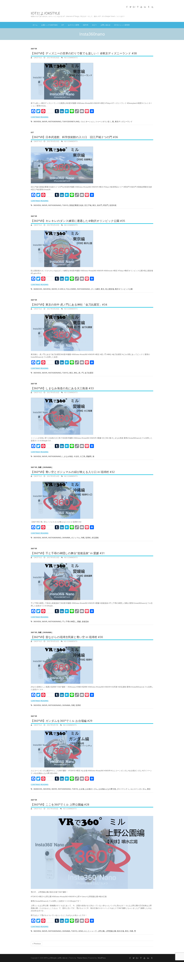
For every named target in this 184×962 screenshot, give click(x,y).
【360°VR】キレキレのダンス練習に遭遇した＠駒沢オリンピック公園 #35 (78, 221)
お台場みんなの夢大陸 (107, 789)
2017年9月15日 (52, 392)
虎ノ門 (81, 373)
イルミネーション (87, 122)
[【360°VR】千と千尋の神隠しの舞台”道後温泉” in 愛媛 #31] (92, 580)
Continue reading (39, 117)
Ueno (80, 931)
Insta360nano (54, 122)
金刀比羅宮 (89, 373)
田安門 (105, 205)
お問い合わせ (105, 25)
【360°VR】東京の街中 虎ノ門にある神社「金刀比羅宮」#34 (69, 304)
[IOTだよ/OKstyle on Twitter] (130, 6)
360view (37, 122)
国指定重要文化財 (76, 205)
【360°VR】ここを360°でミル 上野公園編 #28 (60, 804)
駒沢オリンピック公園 (124, 289)
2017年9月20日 (52, 309)
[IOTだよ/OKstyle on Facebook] (126, 6)
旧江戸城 (87, 205)
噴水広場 (120, 931)
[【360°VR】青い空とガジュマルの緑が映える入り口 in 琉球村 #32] (92, 499)
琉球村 (88, 538)
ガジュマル (75, 538)
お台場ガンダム (91, 789)
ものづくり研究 (73, 25)
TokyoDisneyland (70, 122)
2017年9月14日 (52, 476)
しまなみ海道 (67, 456)
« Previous (36, 944)
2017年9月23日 (52, 141)
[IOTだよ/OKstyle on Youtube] (141, 6)
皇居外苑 (112, 205)
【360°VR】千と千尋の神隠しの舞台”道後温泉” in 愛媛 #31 (68, 553)
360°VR (85, 25)
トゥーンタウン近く (103, 122)
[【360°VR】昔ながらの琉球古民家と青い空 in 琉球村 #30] (92, 664)
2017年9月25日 (52, 58)
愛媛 (79, 622)
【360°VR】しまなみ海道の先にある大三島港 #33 (62, 388)
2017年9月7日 (52, 725)
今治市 (76, 456)
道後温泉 (85, 622)
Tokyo (65, 205)
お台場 (81, 789)
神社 (75, 373)
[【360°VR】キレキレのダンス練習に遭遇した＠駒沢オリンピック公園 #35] (92, 248)
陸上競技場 (109, 289)
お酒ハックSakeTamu (49, 25)
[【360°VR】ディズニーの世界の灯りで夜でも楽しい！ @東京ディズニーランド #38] (92, 80)
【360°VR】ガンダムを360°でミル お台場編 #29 (61, 721)
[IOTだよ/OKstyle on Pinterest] (137, 6)
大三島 (82, 456)
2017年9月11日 (52, 641)
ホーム (35, 25)
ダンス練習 (95, 289)
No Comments (70, 58)
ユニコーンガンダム (138, 789)
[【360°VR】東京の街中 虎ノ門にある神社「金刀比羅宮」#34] (92, 331)
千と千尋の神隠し (69, 622)
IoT (62, 25)
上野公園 (101, 931)
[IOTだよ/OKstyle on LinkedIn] (144, 6)
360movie (37, 289)
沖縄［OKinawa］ (45, 467)
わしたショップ (90, 931)
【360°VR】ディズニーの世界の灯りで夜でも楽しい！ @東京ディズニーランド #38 (84, 53)
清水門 (99, 205)
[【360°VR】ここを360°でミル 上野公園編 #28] (92, 850)
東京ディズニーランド (123, 122)
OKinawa (66, 538)
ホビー (94, 25)
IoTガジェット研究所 (122, 25)
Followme (71, 289)
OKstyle (37, 58)
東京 (94, 205)
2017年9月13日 (52, 557)
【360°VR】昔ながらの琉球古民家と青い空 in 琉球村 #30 (67, 637)
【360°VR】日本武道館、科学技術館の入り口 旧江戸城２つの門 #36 (74, 137)
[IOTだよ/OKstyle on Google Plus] (134, 6)
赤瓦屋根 (95, 538)
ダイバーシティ (123, 789)
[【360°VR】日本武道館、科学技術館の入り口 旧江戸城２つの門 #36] (92, 164)
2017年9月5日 (52, 809)
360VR (44, 122)
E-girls (61, 289)
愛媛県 (88, 456)
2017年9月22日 (52, 225)
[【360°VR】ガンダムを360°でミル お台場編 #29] (92, 747)
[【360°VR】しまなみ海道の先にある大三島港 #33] (92, 415)
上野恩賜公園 (111, 931)
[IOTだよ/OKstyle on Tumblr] (148, 6)
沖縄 (82, 538)
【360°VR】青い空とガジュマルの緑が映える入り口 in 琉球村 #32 (73, 472)
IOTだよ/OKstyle (45, 13)
